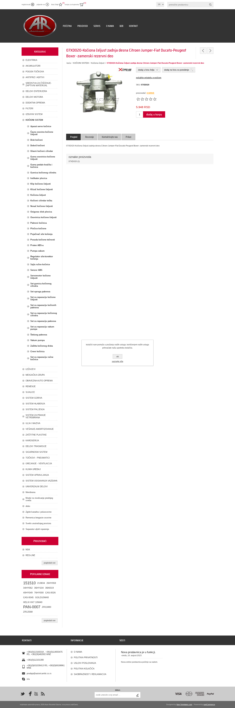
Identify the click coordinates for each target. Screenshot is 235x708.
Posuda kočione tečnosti (42, 240)
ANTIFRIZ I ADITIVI (35, 77)
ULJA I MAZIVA (33, 423)
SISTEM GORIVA (34, 398)
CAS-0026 (50, 592)
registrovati (26, 4)
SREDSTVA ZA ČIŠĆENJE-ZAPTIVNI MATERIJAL (38, 84)
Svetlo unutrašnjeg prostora (38, 523)
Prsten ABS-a (36, 245)
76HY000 (39, 592)
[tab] (73, 137)
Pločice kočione (38, 228)
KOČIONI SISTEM (34, 120)
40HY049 (28, 592)
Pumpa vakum (37, 251)
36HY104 (39, 588)
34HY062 (28, 588)
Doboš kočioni (37, 145)
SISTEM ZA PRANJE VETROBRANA (36, 416)
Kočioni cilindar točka (41, 200)
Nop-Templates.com (184, 704)
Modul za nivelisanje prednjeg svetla (39, 499)
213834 (41, 583)
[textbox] (188, 4)
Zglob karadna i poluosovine (38, 512)
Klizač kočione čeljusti (41, 189)
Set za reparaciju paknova (43, 321)
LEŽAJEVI (30, 369)
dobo (28, 506)
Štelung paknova (38, 334)
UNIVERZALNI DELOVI (37, 486)
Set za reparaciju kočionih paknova (43, 306)
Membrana (30, 492)
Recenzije (89, 137)
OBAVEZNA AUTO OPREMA (39, 380)
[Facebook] (29, 693)
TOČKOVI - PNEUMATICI (38, 458)
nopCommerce (209, 704)
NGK (28, 549)
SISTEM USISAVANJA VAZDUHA (41, 481)
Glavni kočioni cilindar (41, 151)
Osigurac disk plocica (41, 212)
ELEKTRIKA (31, 60)
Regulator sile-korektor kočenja (41, 257)
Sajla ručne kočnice (40, 264)
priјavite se (41, 4)
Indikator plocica (38, 178)
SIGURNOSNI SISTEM (36, 452)
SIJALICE (30, 392)
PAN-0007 (31, 607)
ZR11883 (46, 607)
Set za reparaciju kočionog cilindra (43, 314)
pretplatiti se (138, 695)
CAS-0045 (28, 597)
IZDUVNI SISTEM (34, 114)
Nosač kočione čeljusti (41, 206)
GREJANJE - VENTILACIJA (39, 463)
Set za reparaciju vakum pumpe (42, 328)
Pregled (73, 137)
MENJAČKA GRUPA (35, 375)
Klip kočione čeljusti (40, 184)
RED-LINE (30, 555)
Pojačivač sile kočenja (41, 234)
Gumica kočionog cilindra (43, 172)
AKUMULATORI (33, 66)
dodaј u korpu (154, 114)
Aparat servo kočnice (40, 126)
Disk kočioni (36, 140)
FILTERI (29, 108)
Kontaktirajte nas (110, 137)
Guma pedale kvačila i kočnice (41, 165)
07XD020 (73, 161)
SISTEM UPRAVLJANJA (37, 475)
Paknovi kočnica (38, 223)
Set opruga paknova (40, 291)
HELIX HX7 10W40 (32, 602)
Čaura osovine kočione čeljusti (41, 133)
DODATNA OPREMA (35, 103)
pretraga (210, 4)
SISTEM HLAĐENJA (35, 403)
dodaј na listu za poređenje (176, 70)
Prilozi (128, 137)
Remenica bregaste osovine (38, 517)
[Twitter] (22, 693)
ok (117, 356)
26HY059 (51, 583)
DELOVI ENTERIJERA (36, 91)
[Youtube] (36, 693)
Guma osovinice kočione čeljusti (42, 157)
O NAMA (78, 652)
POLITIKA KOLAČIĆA (84, 668)
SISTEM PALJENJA (35, 409)
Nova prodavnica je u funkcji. (138, 652)
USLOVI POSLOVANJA (85, 663)
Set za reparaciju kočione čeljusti (42, 298)
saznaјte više (117, 361)
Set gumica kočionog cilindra (40, 284)
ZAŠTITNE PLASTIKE (36, 435)
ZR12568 (28, 611)
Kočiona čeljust (38, 195)
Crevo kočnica (37, 351)
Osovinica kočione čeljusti (43, 217)
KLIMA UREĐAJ (33, 469)
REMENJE (31, 386)
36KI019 (49, 588)
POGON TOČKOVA (35, 71)
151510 (29, 583)
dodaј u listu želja (146, 70)
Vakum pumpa (37, 340)
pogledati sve (49, 563)
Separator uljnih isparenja (37, 529)
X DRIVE (150, 93)
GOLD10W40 (42, 597)
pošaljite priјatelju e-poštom (148, 77)
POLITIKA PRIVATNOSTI (86, 657)
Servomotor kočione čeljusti (40, 276)
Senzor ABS (36, 270)
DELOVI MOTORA (34, 97)
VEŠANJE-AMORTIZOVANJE (40, 429)
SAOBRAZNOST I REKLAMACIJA (90, 674)
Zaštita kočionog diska (41, 346)
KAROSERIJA (32, 440)
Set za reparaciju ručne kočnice (41, 358)
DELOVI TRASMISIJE (36, 446)
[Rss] (42, 693)
